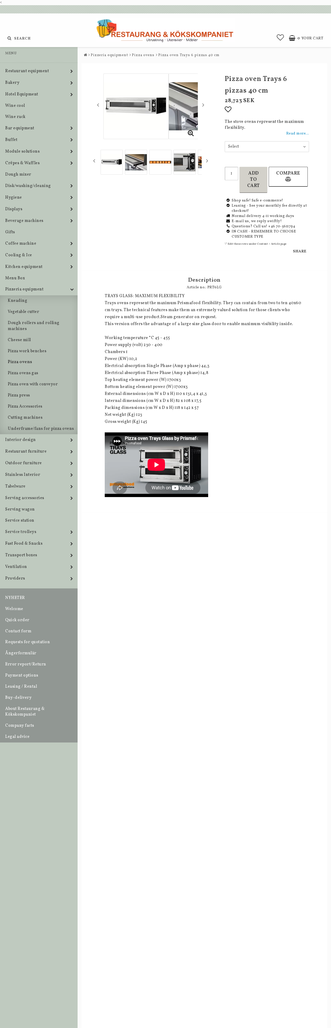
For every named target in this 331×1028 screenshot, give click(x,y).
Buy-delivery (18, 698)
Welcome (14, 609)
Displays (13, 209)
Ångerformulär (20, 653)
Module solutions (22, 151)
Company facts (19, 726)
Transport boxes (21, 555)
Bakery (12, 83)
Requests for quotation (27, 642)
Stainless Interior (22, 475)
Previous (98, 105)
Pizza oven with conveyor (33, 384)
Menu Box (15, 278)
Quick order (17, 620)
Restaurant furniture (26, 451)
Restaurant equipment (27, 71)
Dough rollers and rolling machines (33, 326)
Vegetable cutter (23, 312)
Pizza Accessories (25, 406)
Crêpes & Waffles (22, 163)
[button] (280, 38)
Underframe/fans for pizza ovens (41, 429)
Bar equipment (19, 128)
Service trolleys (20, 532)
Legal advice (17, 737)
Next (203, 105)
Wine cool (15, 106)
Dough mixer (18, 174)
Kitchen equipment (24, 267)
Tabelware (15, 486)
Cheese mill (19, 340)
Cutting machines (25, 418)
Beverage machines (24, 221)
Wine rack (15, 117)
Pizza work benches (27, 351)
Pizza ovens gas (23, 373)
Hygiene (13, 197)
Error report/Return (25, 664)
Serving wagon (20, 509)
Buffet (11, 140)
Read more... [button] (297, 133)
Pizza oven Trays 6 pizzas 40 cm (189, 55)
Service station (19, 520)
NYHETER (15, 598)
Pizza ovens (20, 362)
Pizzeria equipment (24, 289)
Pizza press (19, 395)
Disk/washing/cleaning (28, 186)
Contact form (18, 631)
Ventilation (16, 567)
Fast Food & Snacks (23, 543)
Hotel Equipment (21, 94)
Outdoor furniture (23, 463)
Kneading (17, 301)
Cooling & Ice (18, 255)
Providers (15, 578)
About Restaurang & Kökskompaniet (24, 712)
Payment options (21, 675)
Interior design (20, 440)
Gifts (10, 232)
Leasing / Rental (21, 686)
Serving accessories (24, 498)
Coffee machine (20, 243)
